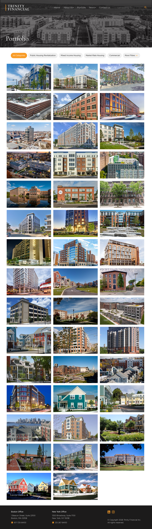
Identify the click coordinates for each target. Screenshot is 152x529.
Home (57, 7)
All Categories (19, 55)
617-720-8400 (19, 523)
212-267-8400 (60, 523)
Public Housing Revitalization (43, 55)
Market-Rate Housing (95, 55)
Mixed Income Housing (71, 55)
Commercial (114, 55)
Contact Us (104, 7)
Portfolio (81, 7)
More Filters (130, 55)
